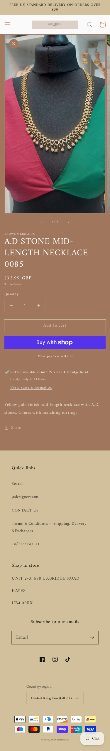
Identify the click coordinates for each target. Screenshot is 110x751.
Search (18, 483)
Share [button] (16, 427)
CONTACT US (25, 510)
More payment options (55, 356)
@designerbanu (25, 497)
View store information (31, 387)
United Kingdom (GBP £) (51, 698)
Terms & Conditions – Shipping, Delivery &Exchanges (49, 527)
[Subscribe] (91, 637)
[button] (7, 24)
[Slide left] (41, 221)
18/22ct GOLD (25, 544)
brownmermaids (60, 740)
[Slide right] (68, 221)
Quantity (11, 294)
